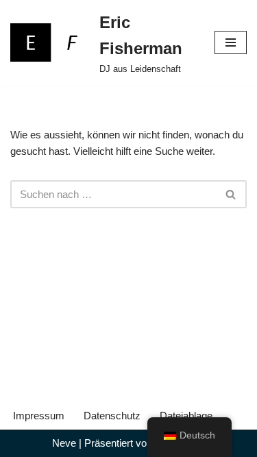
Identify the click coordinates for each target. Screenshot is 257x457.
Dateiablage (186, 415)
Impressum (38, 415)
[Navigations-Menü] (231, 42)
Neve (64, 443)
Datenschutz (112, 415)
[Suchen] (231, 194)
